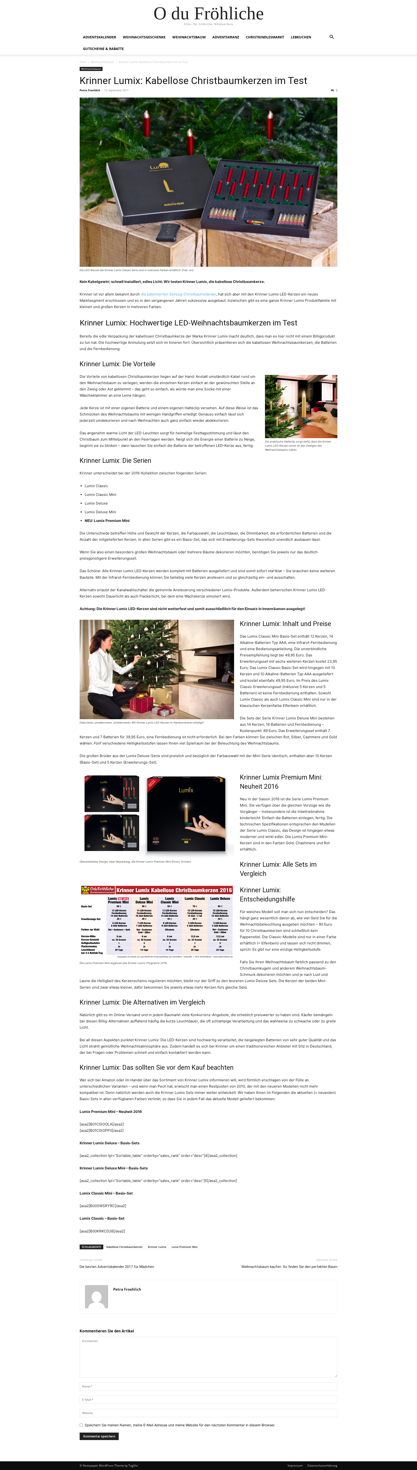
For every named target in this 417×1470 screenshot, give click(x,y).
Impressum (295, 1465)
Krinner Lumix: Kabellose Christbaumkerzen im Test (193, 80)
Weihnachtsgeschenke (144, 37)
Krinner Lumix (157, 1247)
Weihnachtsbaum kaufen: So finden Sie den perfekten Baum (289, 1267)
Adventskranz (225, 37)
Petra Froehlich (90, 90)
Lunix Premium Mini (185, 1247)
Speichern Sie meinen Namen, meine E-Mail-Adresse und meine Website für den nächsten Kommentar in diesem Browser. (180, 1425)
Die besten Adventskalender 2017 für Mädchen (117, 1267)
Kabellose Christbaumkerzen (124, 1247)
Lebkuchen (301, 37)
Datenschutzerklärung (322, 1465)
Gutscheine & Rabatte (103, 48)
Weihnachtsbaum (189, 37)
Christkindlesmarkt (265, 37)
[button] (331, 37)
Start (83, 62)
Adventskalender (99, 37)
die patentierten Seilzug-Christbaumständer (178, 294)
